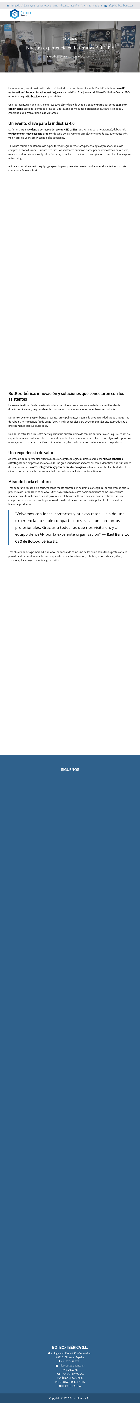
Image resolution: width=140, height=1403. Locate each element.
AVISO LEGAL (70, 1369)
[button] (130, 14)
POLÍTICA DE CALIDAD (70, 1386)
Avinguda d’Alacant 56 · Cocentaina (70, 1353)
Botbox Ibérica (58, 56)
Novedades (70, 38)
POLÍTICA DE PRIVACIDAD (70, 1373)
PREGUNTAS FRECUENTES (70, 1382)
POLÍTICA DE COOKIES (70, 1377)
